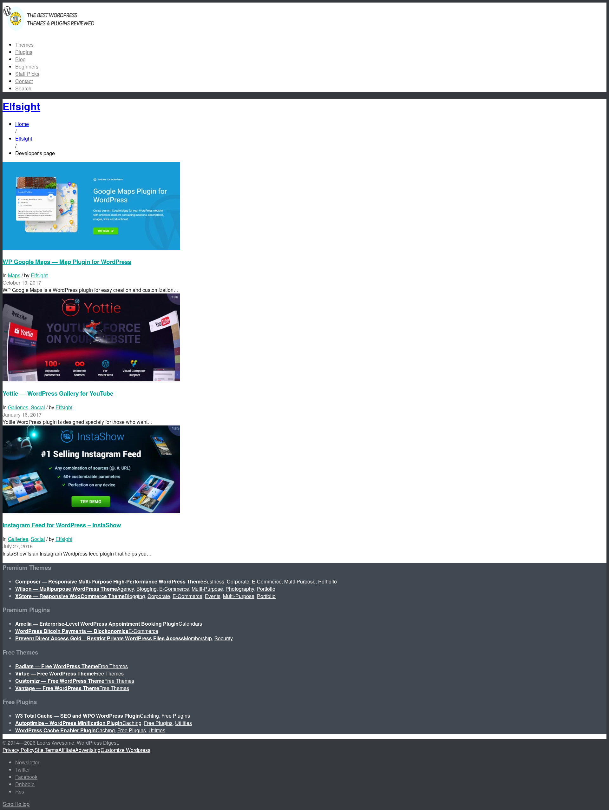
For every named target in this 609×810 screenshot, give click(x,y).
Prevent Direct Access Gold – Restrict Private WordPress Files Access (99, 638)
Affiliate (66, 750)
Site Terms (46, 750)
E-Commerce (267, 581)
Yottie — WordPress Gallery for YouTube (58, 393)
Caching (149, 715)
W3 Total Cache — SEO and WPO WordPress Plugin (77, 715)
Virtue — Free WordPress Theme (54, 673)
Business (213, 581)
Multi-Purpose (300, 581)
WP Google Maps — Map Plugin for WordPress (67, 261)
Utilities (183, 723)
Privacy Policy (19, 750)
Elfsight (39, 275)
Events (212, 596)
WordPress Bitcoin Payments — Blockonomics (71, 631)
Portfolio (327, 581)
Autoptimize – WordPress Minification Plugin (68, 723)
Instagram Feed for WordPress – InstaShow (62, 525)
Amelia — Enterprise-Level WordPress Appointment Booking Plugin (97, 623)
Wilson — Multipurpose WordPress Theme (66, 588)
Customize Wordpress (125, 750)
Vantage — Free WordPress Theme (57, 688)
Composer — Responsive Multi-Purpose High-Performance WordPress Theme (109, 581)
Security (223, 638)
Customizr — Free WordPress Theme (59, 680)
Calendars (190, 623)
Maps (14, 275)
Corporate (238, 581)
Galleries (18, 407)
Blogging (146, 588)
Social (38, 407)
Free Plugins (175, 715)
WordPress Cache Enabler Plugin (55, 730)
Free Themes (113, 666)
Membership (198, 638)
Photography (240, 588)
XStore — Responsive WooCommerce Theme (70, 596)
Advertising (88, 750)
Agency (125, 588)
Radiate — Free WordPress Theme (56, 666)
